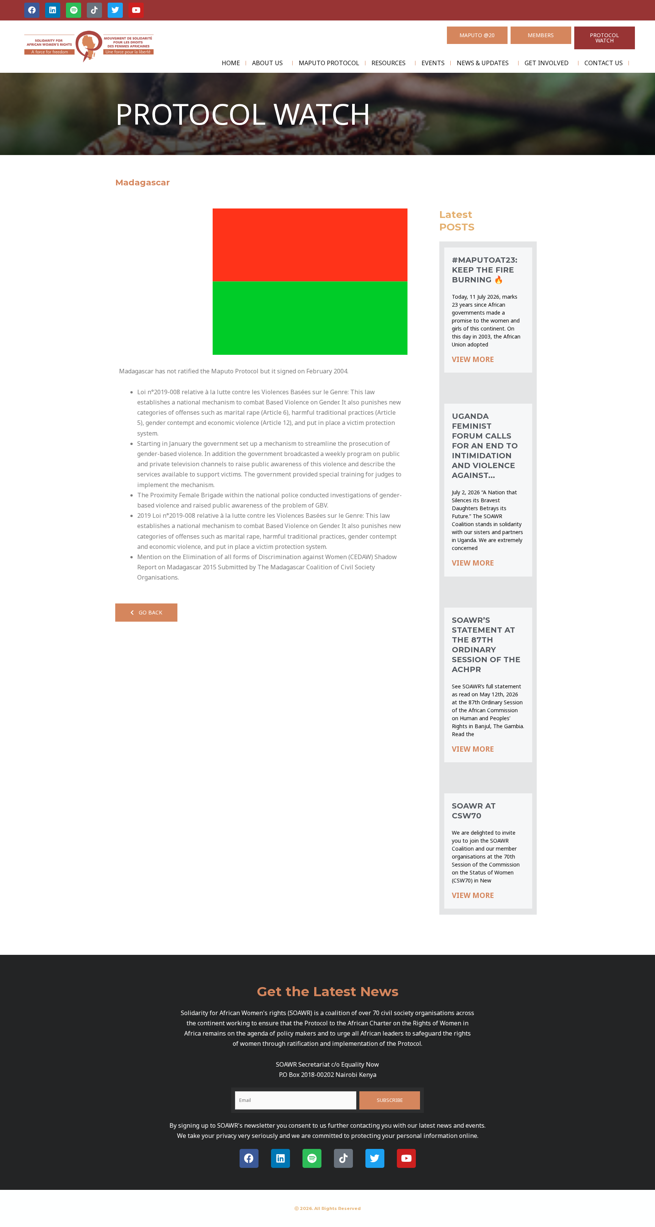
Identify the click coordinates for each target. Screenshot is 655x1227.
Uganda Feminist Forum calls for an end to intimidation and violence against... (485, 446)
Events (433, 63)
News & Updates (483, 63)
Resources (388, 63)
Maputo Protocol (329, 63)
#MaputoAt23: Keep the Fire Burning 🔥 (484, 269)
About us (267, 63)
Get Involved (547, 63)
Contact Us (603, 63)
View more (473, 359)
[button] (146, 612)
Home (231, 63)
